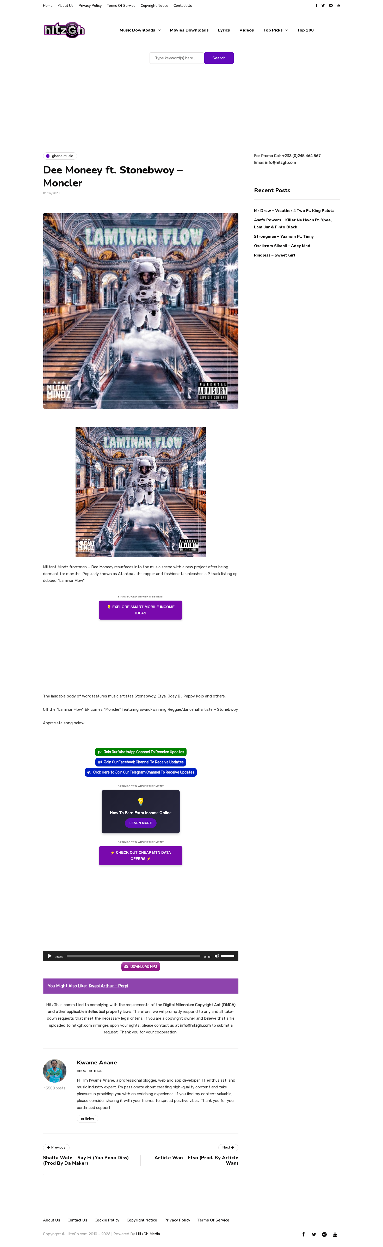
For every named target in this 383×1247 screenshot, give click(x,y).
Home (48, 5)
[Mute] (217, 956)
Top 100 (305, 30)
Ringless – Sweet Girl (274, 255)
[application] (140, 956)
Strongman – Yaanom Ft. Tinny (284, 236)
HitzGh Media (148, 1234)
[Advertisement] (191, 104)
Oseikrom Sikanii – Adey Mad (282, 245)
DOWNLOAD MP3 (144, 966)
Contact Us (183, 5)
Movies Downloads (189, 30)
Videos (246, 30)
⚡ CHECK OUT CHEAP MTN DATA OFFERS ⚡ (140, 855)
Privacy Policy (90, 5)
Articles (87, 1119)
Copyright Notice (154, 5)
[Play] (49, 956)
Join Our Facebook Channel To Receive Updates (144, 762)
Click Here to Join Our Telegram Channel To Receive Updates (143, 772)
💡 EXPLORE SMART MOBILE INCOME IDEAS (141, 610)
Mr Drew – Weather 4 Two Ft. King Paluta (294, 210)
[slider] (228, 955)
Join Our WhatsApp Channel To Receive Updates (144, 752)
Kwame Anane (97, 1063)
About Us (65, 5)
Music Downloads (137, 30)
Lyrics (224, 30)
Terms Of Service (121, 5)
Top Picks (273, 30)
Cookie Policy (107, 1220)
